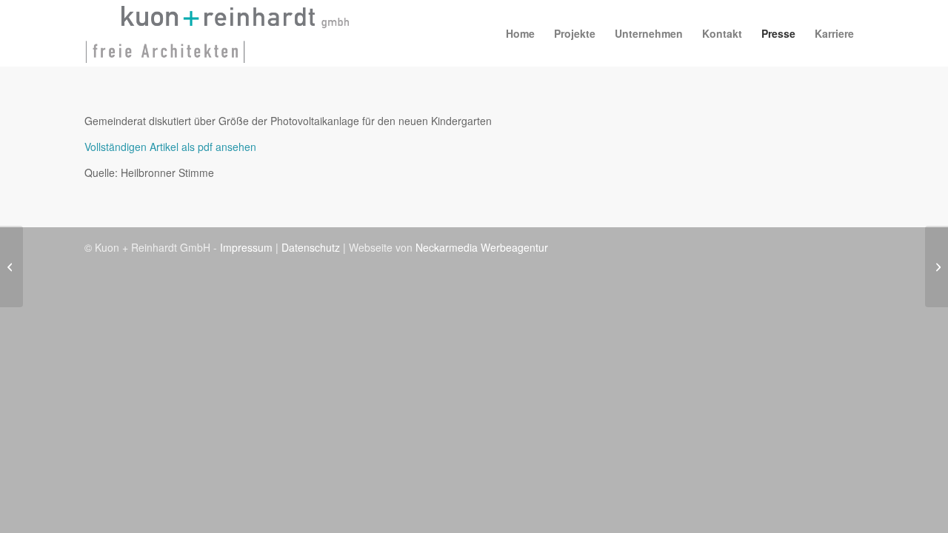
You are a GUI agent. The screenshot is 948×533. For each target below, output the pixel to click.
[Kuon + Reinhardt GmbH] (217, 33)
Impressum (246, 247)
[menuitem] (520, 33)
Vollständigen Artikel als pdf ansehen (170, 146)
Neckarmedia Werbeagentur (481, 247)
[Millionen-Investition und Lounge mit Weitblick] (11, 266)
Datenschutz (310, 247)
